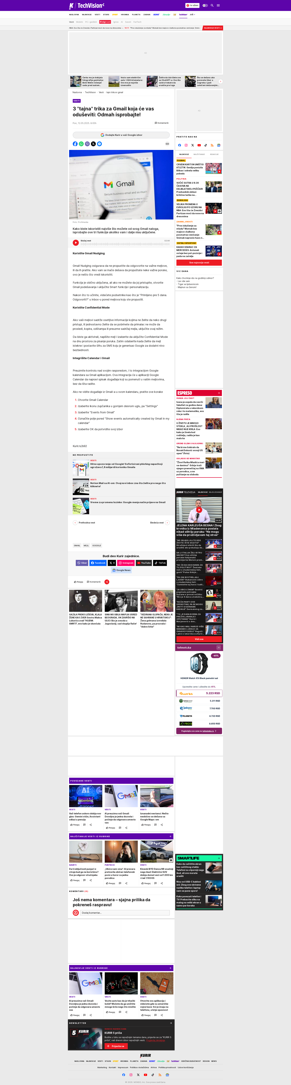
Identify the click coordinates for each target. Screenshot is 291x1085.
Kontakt (112, 1067)
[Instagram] (186, 145)
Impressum (123, 1067)
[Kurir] (86, 5)
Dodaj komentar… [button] (92, 912)
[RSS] (212, 145)
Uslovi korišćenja (186, 1067)
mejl (86, 545)
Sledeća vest (157, 522)
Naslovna (77, 92)
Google (96, 545)
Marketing (102, 1067)
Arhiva (154, 1067)
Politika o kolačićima (139, 1067)
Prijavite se (118, 1046)
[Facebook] (179, 145)
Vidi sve (199, 639)
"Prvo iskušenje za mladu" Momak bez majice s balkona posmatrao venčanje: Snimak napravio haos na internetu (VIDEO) (135, 28)
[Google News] (218, 145)
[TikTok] (205, 145)
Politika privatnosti (167, 1067)
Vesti (101, 92)
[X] (192, 145)
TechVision (90, 92)
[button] (162, 123)
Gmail (77, 545)
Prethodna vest (87, 522)
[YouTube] (199, 145)
